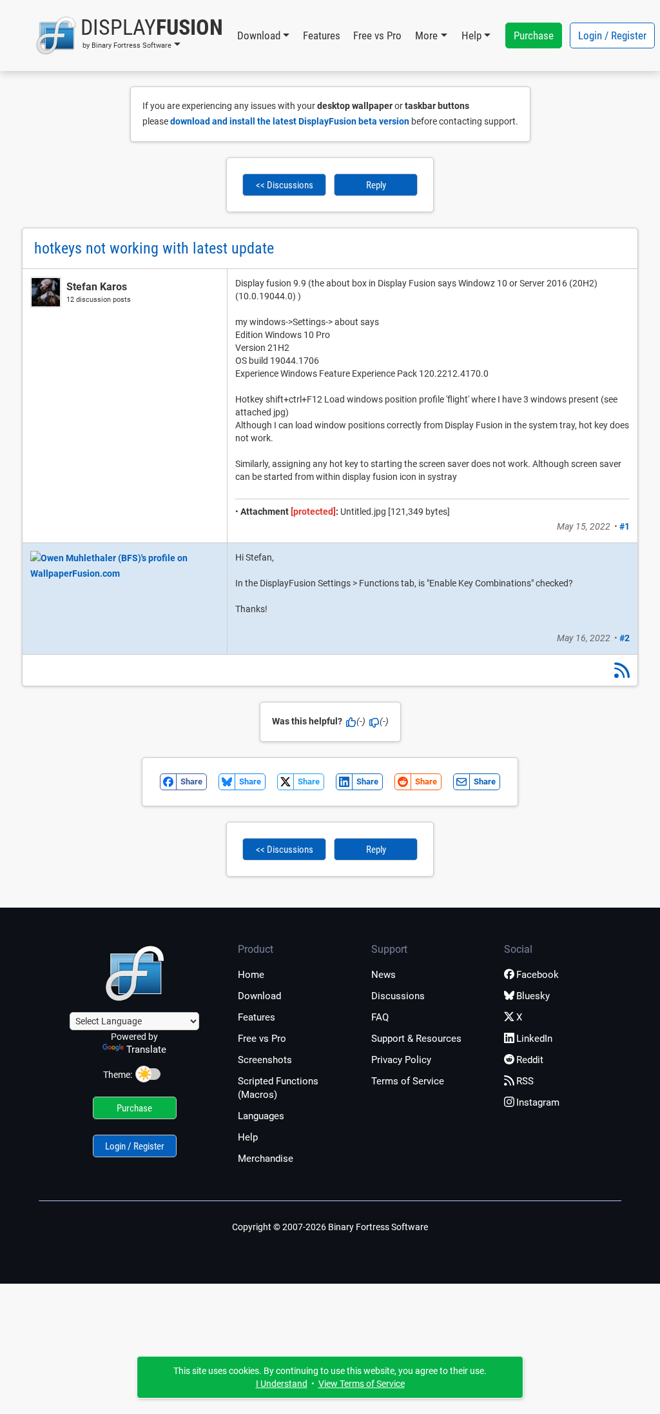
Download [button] (258, 35)
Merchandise (265, 1158)
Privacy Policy (401, 1060)
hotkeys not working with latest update (154, 248)
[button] (129, 35)
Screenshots (265, 1060)
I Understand (281, 1384)
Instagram (537, 1102)
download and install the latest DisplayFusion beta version (289, 121)
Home (251, 975)
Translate (146, 1049)
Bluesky (533, 996)
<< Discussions (284, 185)
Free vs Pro (377, 35)
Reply (376, 185)
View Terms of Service (361, 1384)
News (383, 975)
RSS (525, 1081)
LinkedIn (534, 1038)
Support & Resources (416, 1038)
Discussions (398, 996)
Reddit (529, 1060)
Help (248, 1137)
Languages (261, 1116)
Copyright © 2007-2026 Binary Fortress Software (330, 1227)
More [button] (426, 35)
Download (259, 996)
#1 (624, 526)
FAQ (380, 1017)
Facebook (537, 975)
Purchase (534, 35)
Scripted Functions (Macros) (278, 1087)
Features (321, 35)
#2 (624, 638)
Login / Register (612, 35)
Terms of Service (407, 1081)
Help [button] (471, 35)
